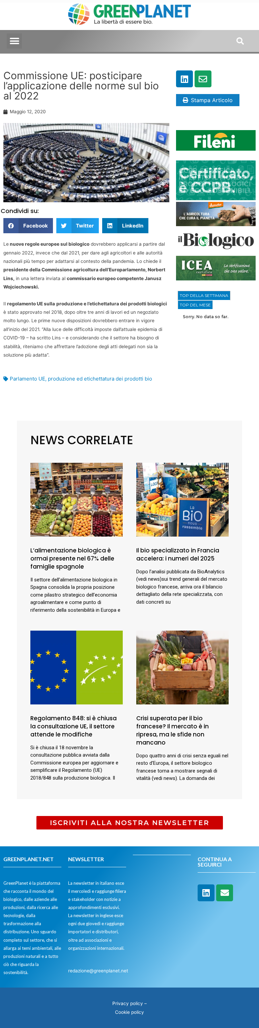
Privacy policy (127, 1003)
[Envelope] (203, 78)
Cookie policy (129, 1012)
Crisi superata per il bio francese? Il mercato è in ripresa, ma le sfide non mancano (172, 730)
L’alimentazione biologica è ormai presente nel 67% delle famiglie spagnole (72, 558)
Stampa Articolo (212, 100)
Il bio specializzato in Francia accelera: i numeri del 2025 (177, 554)
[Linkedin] (184, 78)
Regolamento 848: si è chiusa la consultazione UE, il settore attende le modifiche (73, 726)
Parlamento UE (27, 378)
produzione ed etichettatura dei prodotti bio (100, 378)
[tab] (204, 295)
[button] (14, 41)
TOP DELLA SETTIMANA (204, 295)
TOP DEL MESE (195, 304)
